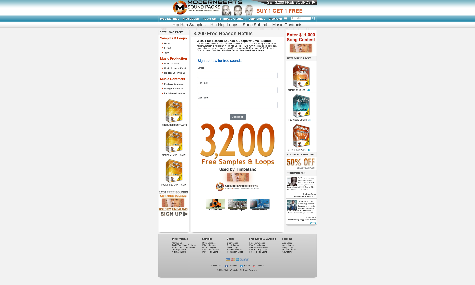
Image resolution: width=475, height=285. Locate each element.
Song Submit (255, 24)
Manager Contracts (173, 88)
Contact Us (177, 243)
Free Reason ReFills (258, 247)
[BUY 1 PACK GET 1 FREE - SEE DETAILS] (301, 73)
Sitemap (176, 252)
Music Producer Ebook (175, 68)
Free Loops (191, 18)
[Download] (293, 73)
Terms (175, 250)
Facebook (232, 266)
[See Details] (174, 111)
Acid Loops (287, 243)
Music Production (173, 58)
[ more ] (313, 223)
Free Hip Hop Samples (259, 252)
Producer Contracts (173, 84)
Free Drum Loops (257, 245)
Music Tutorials (171, 63)
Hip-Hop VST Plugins (174, 73)
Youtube (259, 266)
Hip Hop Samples (189, 24)
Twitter (246, 266)
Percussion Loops (235, 252)
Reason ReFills (289, 250)
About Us (209, 18)
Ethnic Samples (209, 245)
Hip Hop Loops (224, 24)
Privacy (182, 250)
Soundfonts (287, 252)
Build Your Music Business (184, 245)
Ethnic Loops (233, 245)
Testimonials (256, 18)
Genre (167, 43)
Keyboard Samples (210, 250)
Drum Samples (208, 243)
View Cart (276, 18)
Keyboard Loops (234, 250)
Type (166, 52)
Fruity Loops (287, 247)
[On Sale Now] (300, 170)
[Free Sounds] (289, 2)
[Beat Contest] (301, 55)
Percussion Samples (211, 252)
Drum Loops (232, 243)
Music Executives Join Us (183, 247)
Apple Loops (288, 245)
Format (167, 48)
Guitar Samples (209, 247)
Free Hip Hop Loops (258, 250)
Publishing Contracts (174, 93)
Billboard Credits (231, 18)
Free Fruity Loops (257, 243)
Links (183, 252)
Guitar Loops (232, 247)
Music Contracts (287, 24)
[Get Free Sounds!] (173, 216)
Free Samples (169, 18)
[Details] (309, 73)
